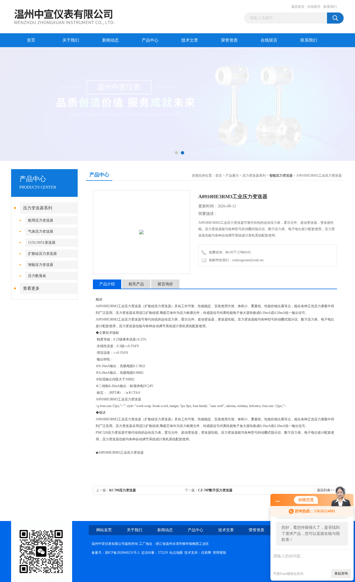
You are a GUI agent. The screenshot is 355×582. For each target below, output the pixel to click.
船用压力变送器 (40, 220)
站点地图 (176, 553)
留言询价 (165, 284)
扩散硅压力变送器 (42, 253)
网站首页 (104, 530)
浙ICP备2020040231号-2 (122, 553)
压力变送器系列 (37, 208)
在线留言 (314, 7)
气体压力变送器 (40, 231)
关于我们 (70, 40)
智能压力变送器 (40, 265)
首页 (31, 40)
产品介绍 (107, 284)
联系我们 (330, 7)
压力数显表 (37, 276)
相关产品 (136, 284)
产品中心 (150, 40)
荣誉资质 (229, 40)
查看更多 (31, 288)
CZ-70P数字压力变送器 (215, 490)
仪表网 (206, 553)
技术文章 (189, 40)
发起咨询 (341, 573)
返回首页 (298, 7)
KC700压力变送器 (122, 490)
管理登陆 (219, 553)
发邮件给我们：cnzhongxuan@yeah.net (235, 260)
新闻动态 (110, 40)
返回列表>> (325, 490)
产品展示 (232, 175)
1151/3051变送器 (41, 242)
